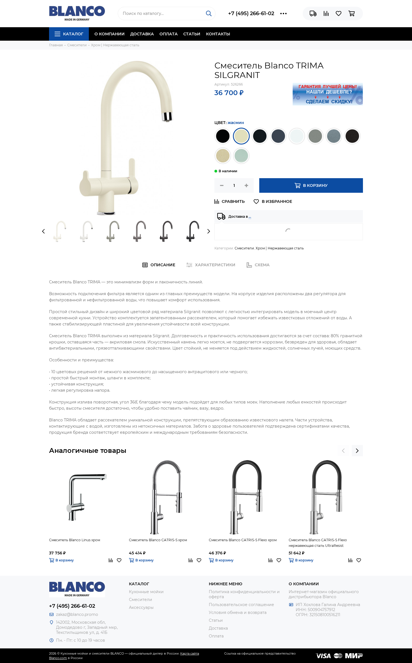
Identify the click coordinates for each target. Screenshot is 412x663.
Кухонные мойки (146, 591)
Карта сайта (189, 653)
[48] (241, 136)
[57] (222, 155)
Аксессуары (141, 607)
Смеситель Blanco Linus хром (74, 540)
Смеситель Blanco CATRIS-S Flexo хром (243, 540)
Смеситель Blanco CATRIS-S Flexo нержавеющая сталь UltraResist (318, 543)
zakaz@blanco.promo (77, 614)
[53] (296, 136)
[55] (333, 136)
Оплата (168, 33)
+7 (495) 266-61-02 (251, 13)
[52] (278, 136)
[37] (222, 136)
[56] (352, 136)
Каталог (73, 33)
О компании (109, 33)
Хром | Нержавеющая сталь (280, 248)
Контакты (218, 33)
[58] (241, 155)
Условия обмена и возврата (238, 612)
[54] (315, 136)
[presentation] (43, 231)
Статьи (191, 33)
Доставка (142, 33)
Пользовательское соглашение (241, 604)
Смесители (244, 248)
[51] (259, 136)
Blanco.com (58, 658)
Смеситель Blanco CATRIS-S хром (158, 540)
